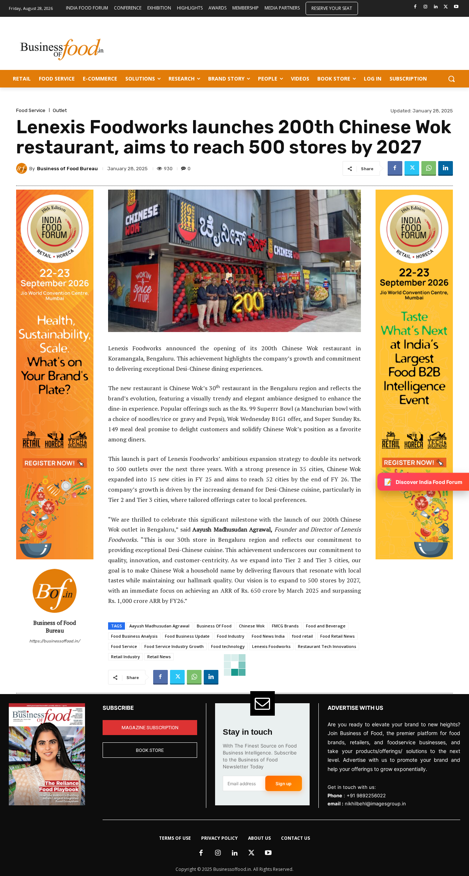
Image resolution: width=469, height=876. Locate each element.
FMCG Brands (285, 626)
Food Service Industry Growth (174, 646)
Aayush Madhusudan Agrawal (159, 626)
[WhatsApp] (428, 168)
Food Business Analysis (134, 636)
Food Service (30, 110)
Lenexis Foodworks (271, 646)
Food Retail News (337, 636)
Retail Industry (125, 656)
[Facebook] (415, 7)
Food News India (268, 636)
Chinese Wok (252, 626)
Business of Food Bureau (67, 168)
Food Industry (230, 636)
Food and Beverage (326, 626)
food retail (302, 636)
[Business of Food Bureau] (22, 168)
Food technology (228, 646)
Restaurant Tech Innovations (327, 646)
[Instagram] (425, 7)
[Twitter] (446, 7)
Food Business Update (187, 636)
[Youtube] (456, 7)
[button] (451, 78)
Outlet (60, 110)
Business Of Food (214, 626)
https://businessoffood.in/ (54, 641)
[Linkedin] (436, 7)
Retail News (159, 656)
